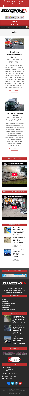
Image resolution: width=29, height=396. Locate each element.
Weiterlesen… (14, 91)
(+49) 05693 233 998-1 (11, 373)
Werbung (5, 301)
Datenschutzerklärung (9, 309)
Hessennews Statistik (9, 303)
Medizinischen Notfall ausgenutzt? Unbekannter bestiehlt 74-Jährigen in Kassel (18, 253)
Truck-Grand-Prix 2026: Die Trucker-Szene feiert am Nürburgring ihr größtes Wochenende (18, 340)
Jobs (4, 299)
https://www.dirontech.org (14, 393)
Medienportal (6, 305)
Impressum (6, 307)
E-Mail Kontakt (8, 378)
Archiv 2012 (18, 62)
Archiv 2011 (18, 120)
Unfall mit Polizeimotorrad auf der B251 (14, 54)
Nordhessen (15, 260)
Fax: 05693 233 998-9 (10, 376)
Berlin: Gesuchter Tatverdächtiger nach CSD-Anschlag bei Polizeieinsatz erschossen (18, 329)
